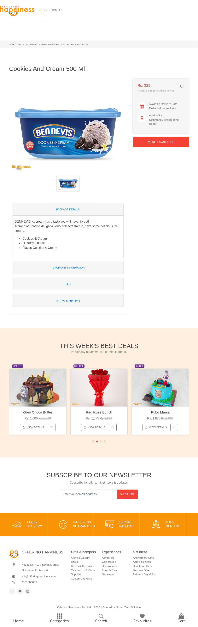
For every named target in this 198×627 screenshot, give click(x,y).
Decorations (109, 566)
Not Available (163, 142)
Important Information (68, 267)
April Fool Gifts (142, 561)
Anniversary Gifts (143, 557)
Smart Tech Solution (128, 607)
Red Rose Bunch (99, 412)
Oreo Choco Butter (37, 412)
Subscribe (127, 494)
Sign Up (55, 10)
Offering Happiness (42, 552)
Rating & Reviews (68, 300)
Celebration (109, 561)
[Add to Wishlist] (182, 87)
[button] (93, 441)
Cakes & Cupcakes (82, 566)
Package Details (68, 209)
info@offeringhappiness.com (38, 576)
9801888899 (29, 582)
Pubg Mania (160, 412)
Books (75, 561)
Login (44, 10)
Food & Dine (109, 570)
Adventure (108, 557)
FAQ (68, 284)
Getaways (108, 574)
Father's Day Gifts (144, 574)
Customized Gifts (81, 578)
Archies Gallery (80, 557)
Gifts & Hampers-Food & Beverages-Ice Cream (39, 44)
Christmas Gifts (142, 566)
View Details (35, 427)
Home (11, 44)
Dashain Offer (141, 570)
